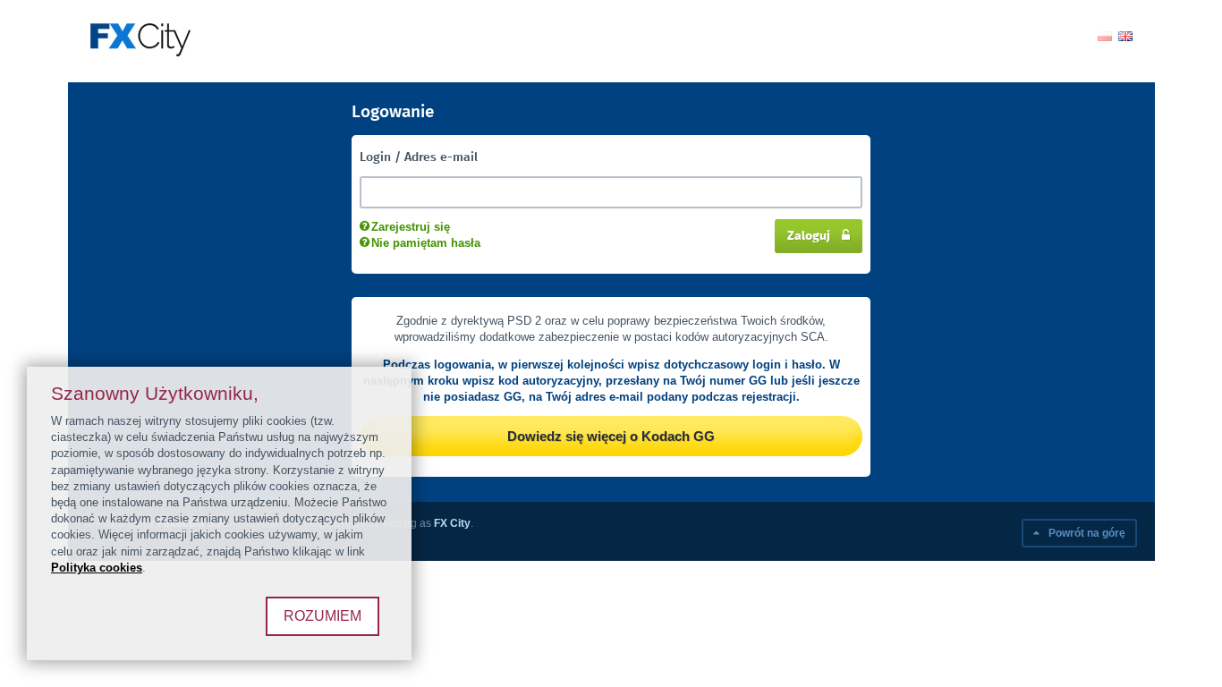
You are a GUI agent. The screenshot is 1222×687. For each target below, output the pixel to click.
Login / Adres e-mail (419, 157)
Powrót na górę (1085, 533)
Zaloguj (810, 236)
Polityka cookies (96, 567)
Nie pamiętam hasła (425, 243)
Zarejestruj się (410, 226)
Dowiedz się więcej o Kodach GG (611, 436)
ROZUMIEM (322, 615)
